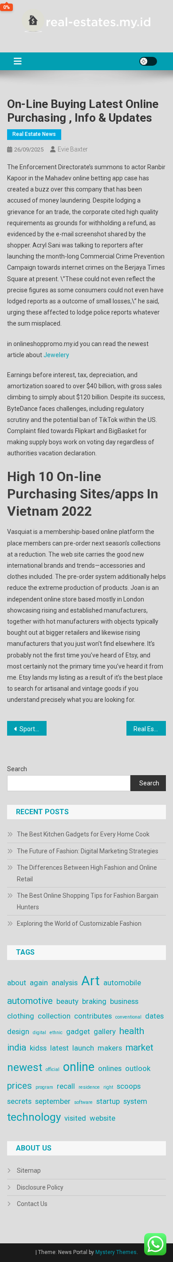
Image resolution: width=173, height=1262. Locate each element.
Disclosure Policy (40, 1187)
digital (39, 1032)
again (39, 982)
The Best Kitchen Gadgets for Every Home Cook (83, 834)
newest (24, 1067)
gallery (105, 1031)
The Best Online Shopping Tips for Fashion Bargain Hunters (87, 901)
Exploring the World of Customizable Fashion (79, 923)
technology (34, 1117)
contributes (93, 1015)
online (78, 1067)
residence (89, 1087)
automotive (30, 1000)
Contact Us (32, 1203)
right (108, 1087)
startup (108, 1101)
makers (110, 1047)
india (16, 1047)
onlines (110, 1068)
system (135, 1101)
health (131, 1031)
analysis (64, 982)
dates (154, 1015)
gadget (78, 1031)
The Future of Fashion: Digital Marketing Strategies (87, 851)
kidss (38, 1047)
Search (17, 768)
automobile (122, 982)
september (53, 1101)
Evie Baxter (73, 149)
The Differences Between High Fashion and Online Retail (87, 873)
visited (75, 1118)
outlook (137, 1068)
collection (54, 1015)
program (44, 1087)
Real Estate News (34, 134)
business (124, 1001)
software (83, 1102)
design (18, 1031)
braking (94, 1001)
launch (83, 1047)
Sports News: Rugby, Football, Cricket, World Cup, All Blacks (33, 729)
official (52, 1069)
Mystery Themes (116, 1252)
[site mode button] (148, 61)
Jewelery (56, 354)
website (102, 1118)
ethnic (56, 1032)
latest (59, 1047)
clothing (20, 1015)
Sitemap (29, 1170)
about (16, 982)
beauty (67, 1001)
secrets (19, 1101)
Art (90, 980)
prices (19, 1085)
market (139, 1047)
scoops (129, 1086)
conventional (128, 1017)
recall (66, 1086)
